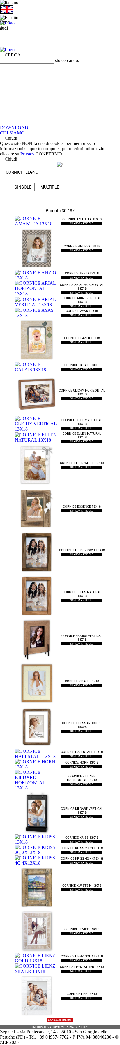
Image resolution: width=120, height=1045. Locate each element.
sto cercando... (68, 60)
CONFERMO (49, 153)
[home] (60, 23)
